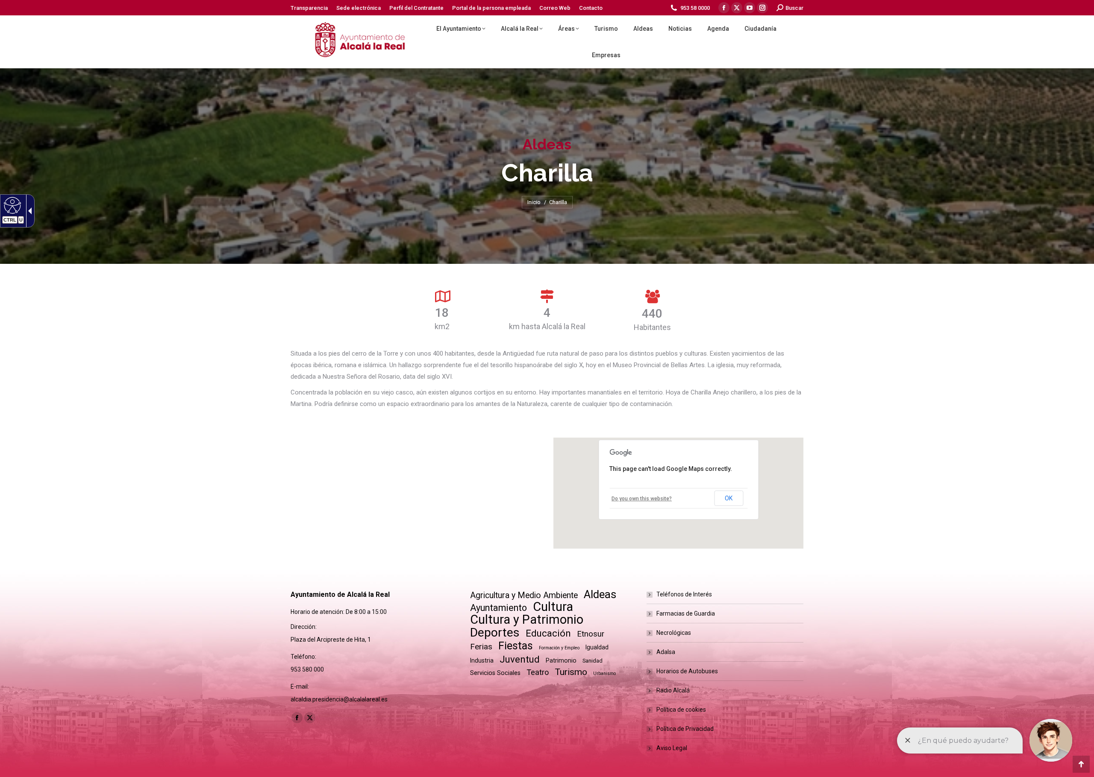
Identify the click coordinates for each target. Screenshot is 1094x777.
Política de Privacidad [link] (685, 728)
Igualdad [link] (597, 647)
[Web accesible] (11, 205)
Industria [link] (482, 660)
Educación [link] (548, 633)
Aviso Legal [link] (671, 748)
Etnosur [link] (590, 634)
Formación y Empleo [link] (559, 648)
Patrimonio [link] (561, 660)
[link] (309, 8)
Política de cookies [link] (681, 709)
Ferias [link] (481, 646)
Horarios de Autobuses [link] (687, 671)
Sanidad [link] (592, 660)
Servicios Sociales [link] (495, 672)
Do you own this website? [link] (642, 499)
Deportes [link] (495, 632)
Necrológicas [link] (673, 632)
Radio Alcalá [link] (673, 690)
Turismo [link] (571, 672)
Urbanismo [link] (604, 673)
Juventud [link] (520, 659)
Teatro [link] (537, 672)
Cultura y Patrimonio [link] (526, 619)
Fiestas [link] (515, 645)
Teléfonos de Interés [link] (684, 594)
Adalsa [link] (665, 651)
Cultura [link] (553, 607)
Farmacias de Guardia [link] (685, 613)
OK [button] (728, 498)
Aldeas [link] (600, 594)
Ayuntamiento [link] (498, 607)
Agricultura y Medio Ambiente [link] (524, 595)
